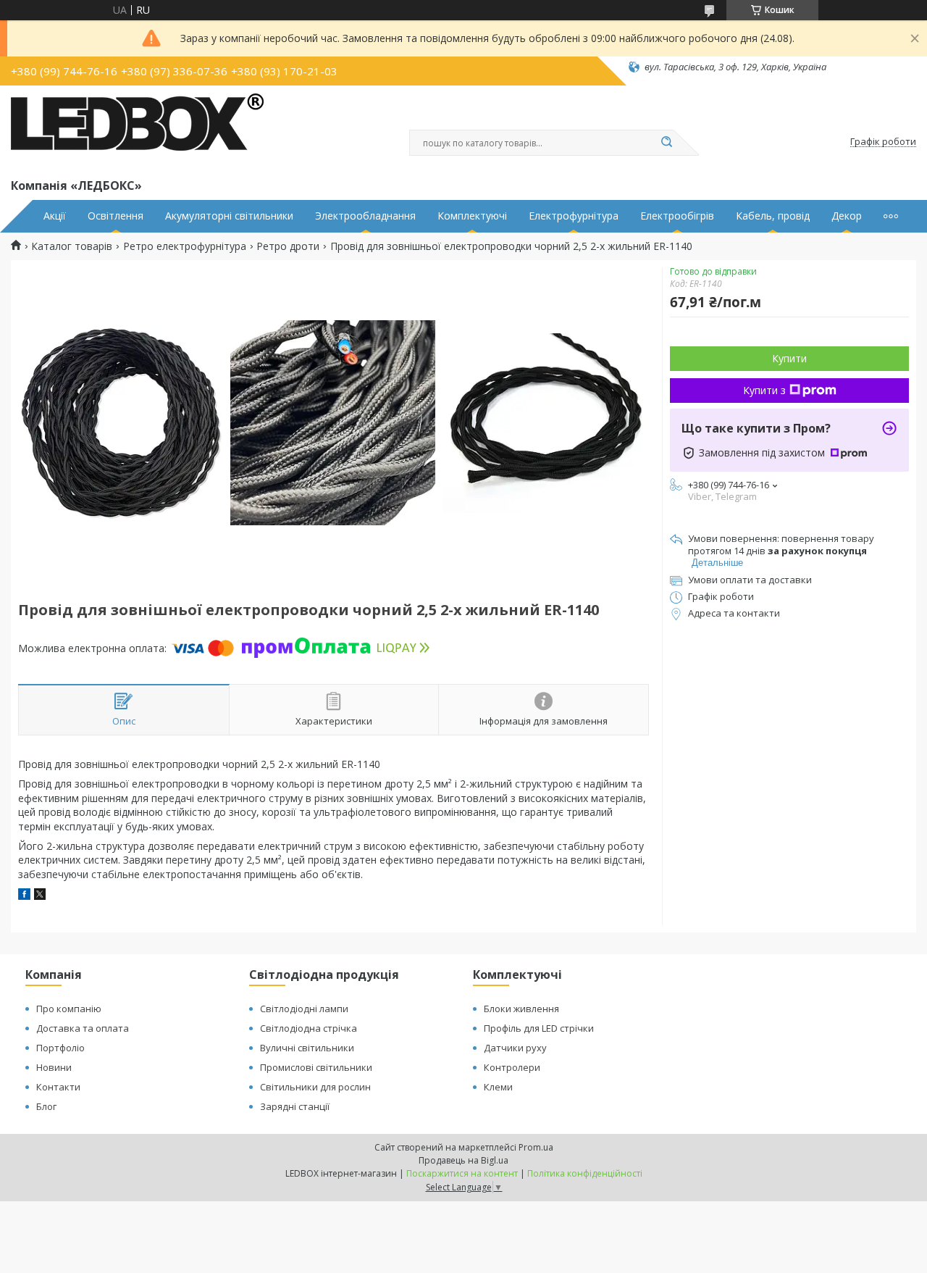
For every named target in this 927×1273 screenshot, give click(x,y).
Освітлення (115, 216)
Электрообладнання (365, 216)
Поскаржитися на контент (462, 1173)
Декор (846, 216)
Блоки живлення (521, 1008)
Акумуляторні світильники (229, 216)
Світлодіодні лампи (304, 1008)
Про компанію (68, 1008)
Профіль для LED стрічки (539, 1028)
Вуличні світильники (307, 1047)
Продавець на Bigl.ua (463, 1160)
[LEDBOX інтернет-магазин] (137, 129)
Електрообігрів (677, 216)
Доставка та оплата (82, 1028)
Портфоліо (60, 1047)
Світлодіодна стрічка (308, 1028)
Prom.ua (536, 1147)
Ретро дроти (287, 246)
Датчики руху (515, 1047)
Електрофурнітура (573, 216)
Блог (46, 1106)
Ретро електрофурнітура (184, 246)
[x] (40, 896)
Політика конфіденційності (584, 1173)
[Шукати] (666, 143)
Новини (54, 1067)
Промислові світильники (316, 1067)
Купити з (764, 390)
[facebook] (24, 896)
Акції (54, 216)
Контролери (512, 1067)
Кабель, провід (773, 216)
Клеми (498, 1086)
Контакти (58, 1086)
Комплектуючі (472, 216)
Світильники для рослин (315, 1086)
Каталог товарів (71, 246)
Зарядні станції (295, 1106)
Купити (789, 358)
